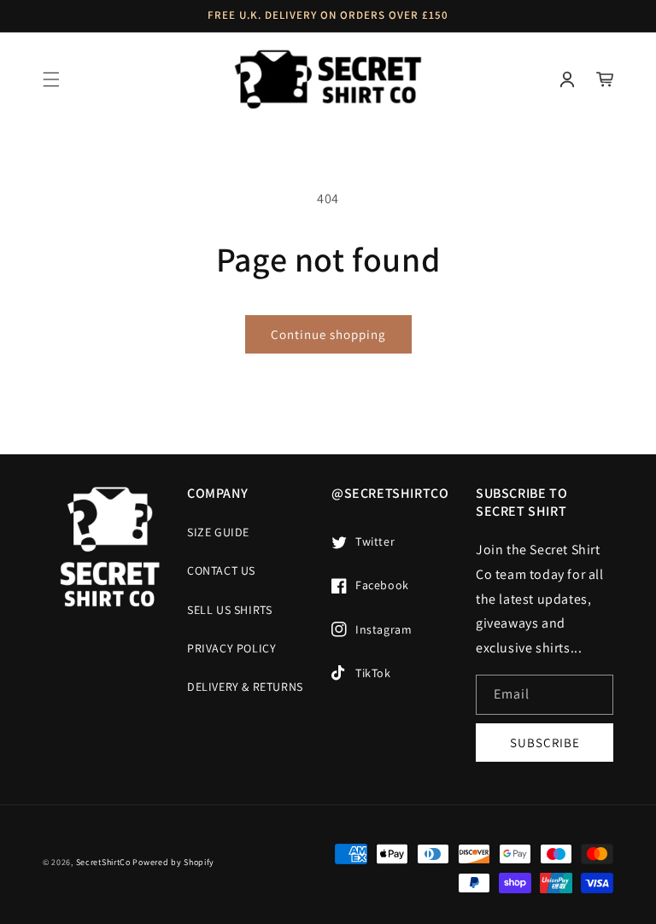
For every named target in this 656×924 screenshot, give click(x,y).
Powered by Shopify (173, 862)
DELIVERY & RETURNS (245, 686)
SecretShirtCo (103, 862)
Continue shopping (328, 334)
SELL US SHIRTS (229, 609)
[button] (51, 79)
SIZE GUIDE (218, 532)
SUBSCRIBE (545, 742)
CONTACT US (221, 570)
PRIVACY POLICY (231, 648)
